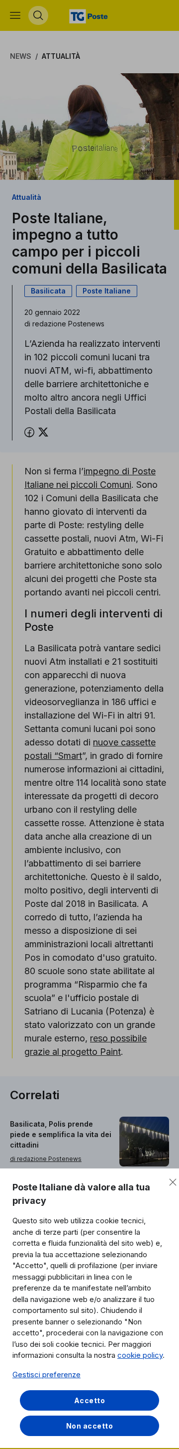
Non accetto (89, 1426)
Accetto (89, 1400)
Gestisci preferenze (46, 1374)
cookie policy (140, 1355)
